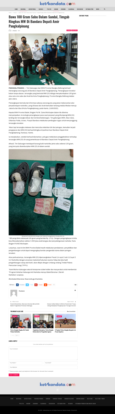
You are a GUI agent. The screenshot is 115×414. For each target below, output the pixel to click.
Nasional (23, 9)
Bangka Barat (80, 399)
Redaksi (70, 403)
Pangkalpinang (38, 399)
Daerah (41, 9)
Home (16, 9)
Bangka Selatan (69, 399)
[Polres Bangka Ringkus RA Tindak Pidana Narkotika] (20, 321)
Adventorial (32, 9)
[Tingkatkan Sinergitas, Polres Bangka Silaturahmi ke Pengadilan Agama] (43, 321)
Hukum (56, 9)
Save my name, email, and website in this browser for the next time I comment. (32, 371)
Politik (49, 9)
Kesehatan (80, 9)
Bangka (15, 316)
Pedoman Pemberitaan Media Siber (85, 403)
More (97, 9)
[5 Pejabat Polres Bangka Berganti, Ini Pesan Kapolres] (65, 321)
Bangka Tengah (57, 399)
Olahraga (71, 9)
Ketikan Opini (89, 9)
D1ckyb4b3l (74, 410)
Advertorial (28, 399)
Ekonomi (63, 9)
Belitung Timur (100, 399)
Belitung (90, 399)
